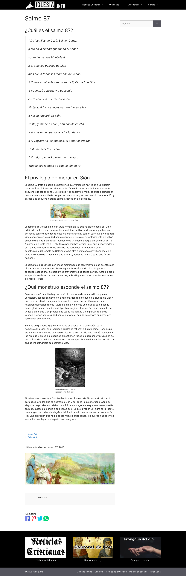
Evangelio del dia (140, 560)
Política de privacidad (116, 571)
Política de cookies (138, 571)
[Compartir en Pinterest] (33, 520)
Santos (151, 4)
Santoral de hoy (93, 560)
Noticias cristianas (46, 560)
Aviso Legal (155, 571)
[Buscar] (157, 23)
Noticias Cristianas (91, 4)
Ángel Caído (33, 434)
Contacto (99, 571)
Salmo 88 (32, 437)
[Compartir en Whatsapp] (46, 520)
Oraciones (114, 4)
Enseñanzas (133, 4)
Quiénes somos (84, 571)
